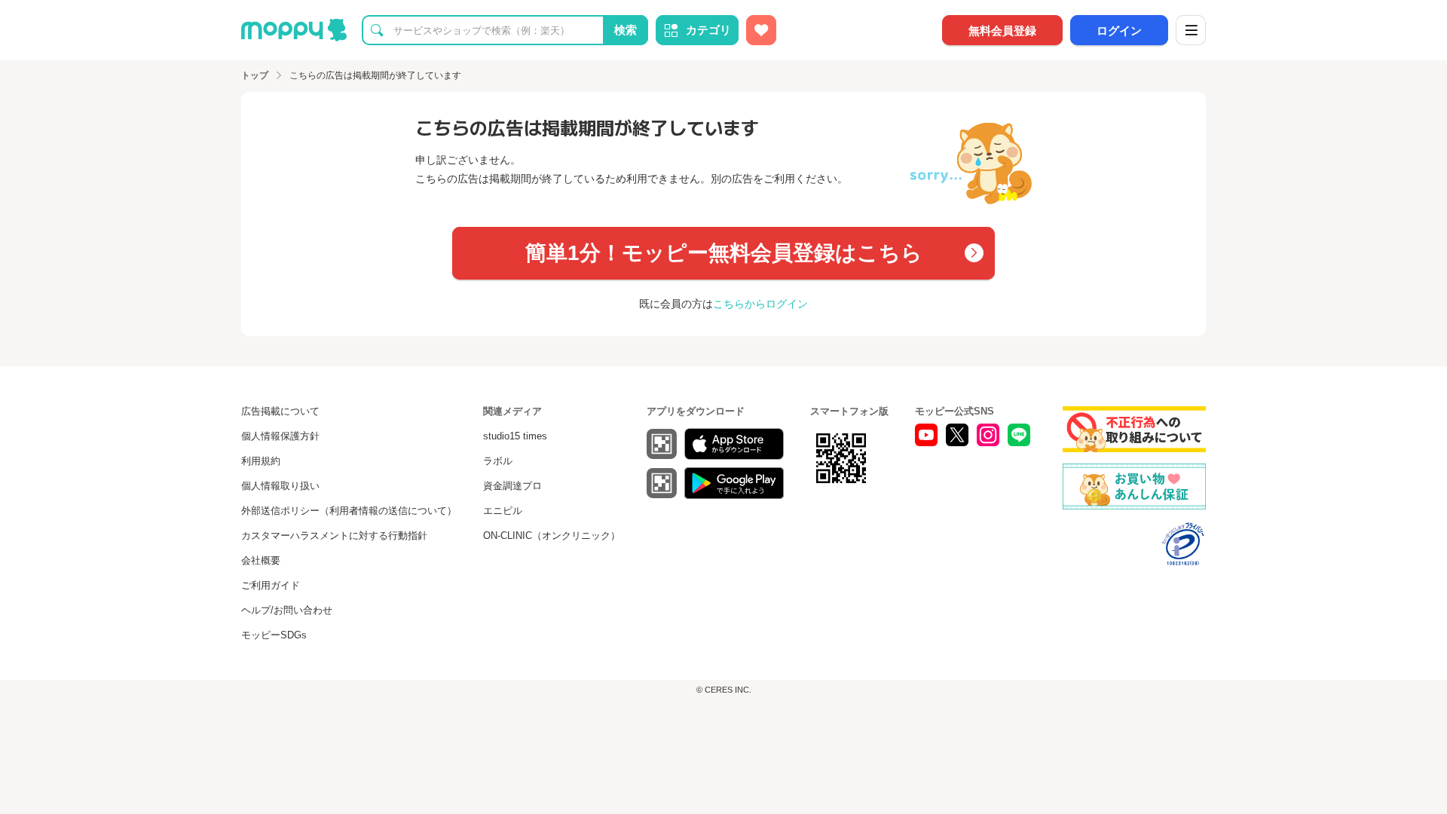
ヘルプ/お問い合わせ (286, 610)
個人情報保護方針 (280, 436)
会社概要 (260, 560)
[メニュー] (1191, 30)
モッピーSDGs (274, 635)
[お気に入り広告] (761, 30)
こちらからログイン (760, 304)
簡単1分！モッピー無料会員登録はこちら (723, 253)
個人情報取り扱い (280, 485)
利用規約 (260, 461)
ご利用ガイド (270, 585)
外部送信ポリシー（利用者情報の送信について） (349, 510)
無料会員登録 (1002, 30)
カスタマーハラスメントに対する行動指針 (334, 535)
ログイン (1119, 30)
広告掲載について (280, 411)
